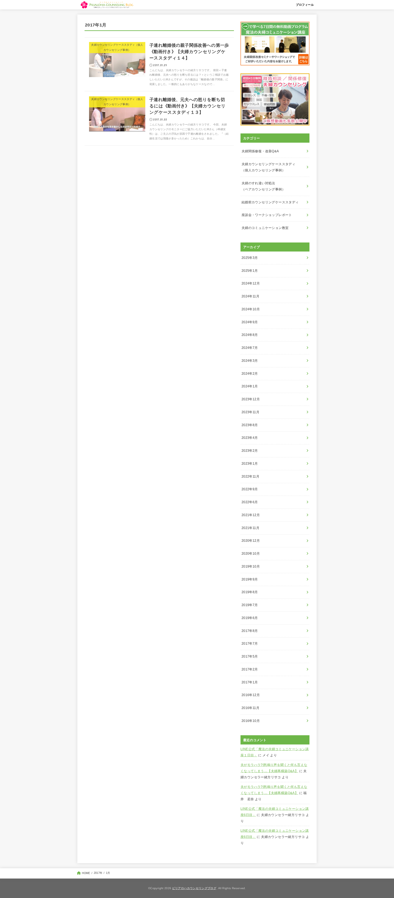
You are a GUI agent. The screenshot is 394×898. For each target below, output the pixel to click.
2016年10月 (251, 721)
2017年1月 (250, 682)
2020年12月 (251, 540)
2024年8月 (250, 335)
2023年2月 (250, 450)
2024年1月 (250, 386)
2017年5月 (250, 656)
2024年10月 (251, 309)
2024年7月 (250, 347)
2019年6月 (250, 618)
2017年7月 (250, 643)
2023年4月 (250, 437)
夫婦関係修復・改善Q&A (260, 151)
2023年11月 (250, 412)
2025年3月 (250, 257)
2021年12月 (251, 515)
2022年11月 (250, 476)
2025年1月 (250, 270)
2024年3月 (250, 360)
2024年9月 (250, 322)
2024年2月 (250, 373)
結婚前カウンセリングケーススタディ (270, 202)
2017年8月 (250, 631)
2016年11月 (250, 708)
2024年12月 (251, 283)
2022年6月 (250, 502)
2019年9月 (250, 579)
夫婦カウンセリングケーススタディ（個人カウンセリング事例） (268, 167)
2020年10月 (251, 553)
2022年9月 (250, 489)
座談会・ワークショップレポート (267, 215)
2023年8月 (250, 425)
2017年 (98, 873)
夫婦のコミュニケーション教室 (265, 228)
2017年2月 (250, 669)
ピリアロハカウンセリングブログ (194, 888)
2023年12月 (251, 399)
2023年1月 (250, 463)
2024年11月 (250, 296)
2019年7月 (250, 605)
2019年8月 (250, 592)
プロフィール (305, 4)
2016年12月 (251, 695)
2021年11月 (250, 528)
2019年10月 (251, 566)
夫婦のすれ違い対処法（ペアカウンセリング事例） (263, 186)
